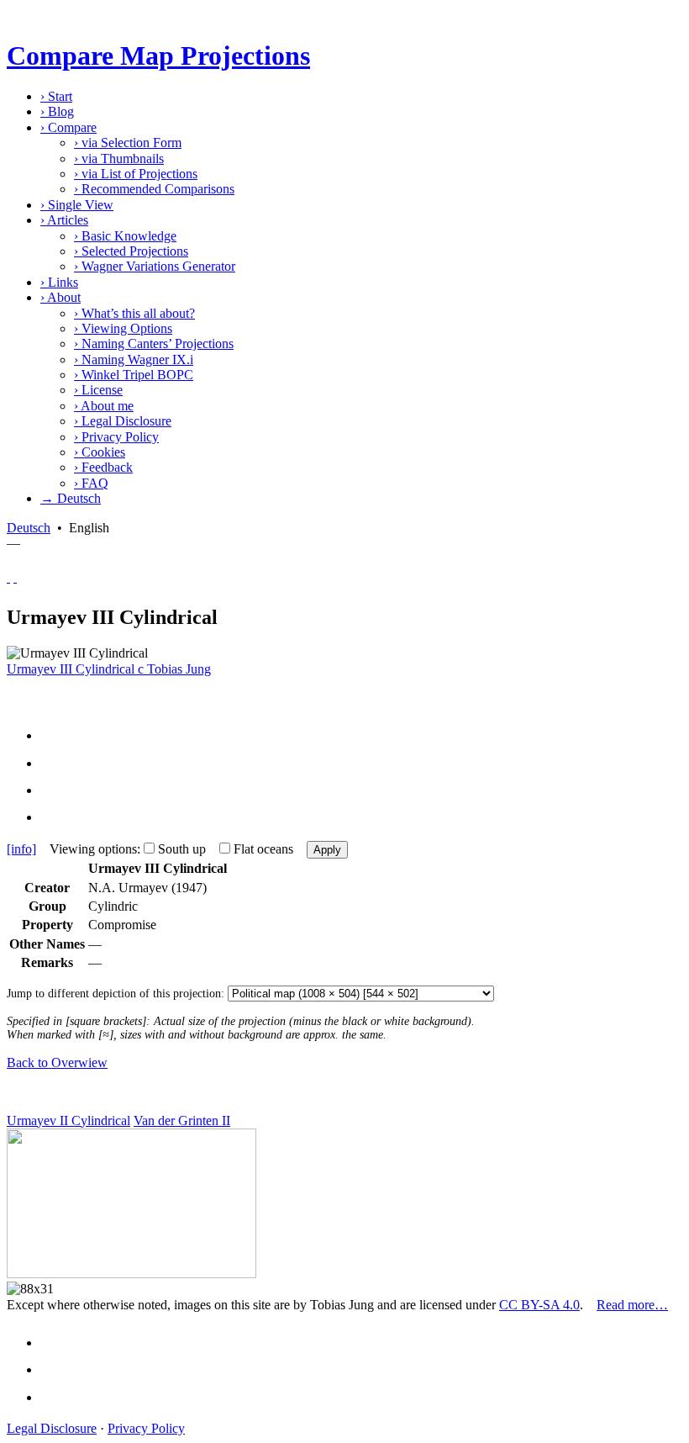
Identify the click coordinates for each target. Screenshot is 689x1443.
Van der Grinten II (182, 1120)
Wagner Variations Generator (154, 266)
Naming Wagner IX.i (133, 359)
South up (182, 849)
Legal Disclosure (122, 421)
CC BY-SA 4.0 (539, 1305)
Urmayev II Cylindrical (68, 1120)
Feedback (103, 467)
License (98, 390)
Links (59, 282)
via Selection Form (127, 142)
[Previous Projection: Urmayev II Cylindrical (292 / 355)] (8, 577)
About (60, 297)
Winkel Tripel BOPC (133, 374)
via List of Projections (135, 173)
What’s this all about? (134, 313)
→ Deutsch (70, 498)
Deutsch (28, 528)
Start (56, 96)
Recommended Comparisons (154, 189)
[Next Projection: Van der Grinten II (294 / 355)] (15, 577)
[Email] (55, 790)
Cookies (99, 452)
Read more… (632, 1305)
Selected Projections (131, 251)
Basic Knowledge (125, 236)
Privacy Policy (116, 437)
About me (104, 406)
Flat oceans (263, 849)
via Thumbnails (119, 158)
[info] (21, 849)
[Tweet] (55, 763)
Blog (57, 111)
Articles (64, 220)
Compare (68, 127)
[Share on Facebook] (55, 735)
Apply (327, 849)
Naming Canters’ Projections (154, 343)
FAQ (91, 483)
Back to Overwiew (57, 1062)
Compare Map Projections (158, 55)
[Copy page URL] (55, 817)
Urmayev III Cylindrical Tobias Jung (109, 669)
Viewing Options (123, 328)
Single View (76, 205)
